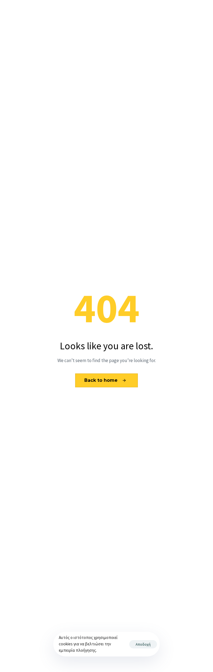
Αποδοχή (143, 644)
